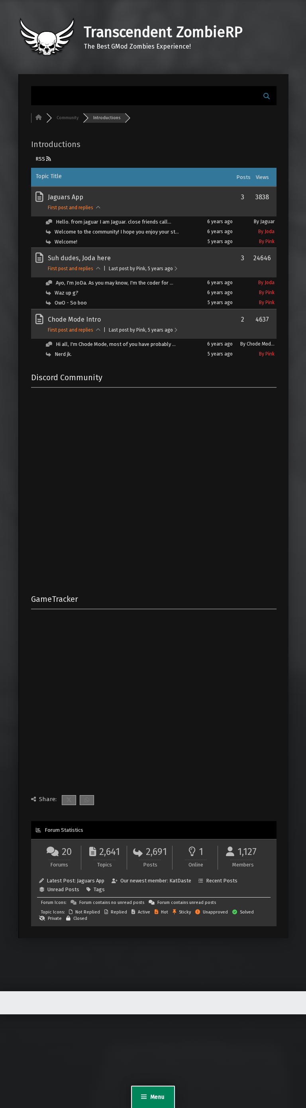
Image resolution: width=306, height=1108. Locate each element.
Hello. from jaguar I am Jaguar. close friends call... (113, 222)
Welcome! (66, 242)
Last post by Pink (141, 268)
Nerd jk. (63, 354)
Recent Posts (221, 881)
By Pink (267, 241)
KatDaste (180, 881)
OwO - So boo (71, 303)
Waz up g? (66, 293)
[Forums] (38, 117)
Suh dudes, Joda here (79, 258)
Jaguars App (65, 197)
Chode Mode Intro (74, 319)
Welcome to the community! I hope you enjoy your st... (117, 232)
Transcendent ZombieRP (163, 32)
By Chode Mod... (257, 344)
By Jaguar (264, 221)
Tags (99, 889)
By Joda (266, 231)
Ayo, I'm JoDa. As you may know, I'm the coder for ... (114, 283)
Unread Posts (63, 889)
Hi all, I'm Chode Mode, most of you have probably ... (116, 344)
